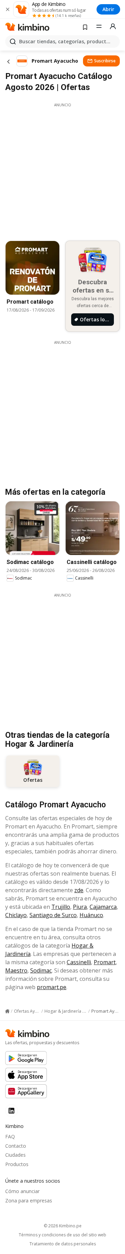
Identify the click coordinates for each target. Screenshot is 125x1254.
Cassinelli (79, 962)
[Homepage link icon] (7, 1011)
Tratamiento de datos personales (63, 1244)
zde (78, 890)
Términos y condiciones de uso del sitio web (62, 1235)
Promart (105, 962)
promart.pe (51, 987)
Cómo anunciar (22, 1191)
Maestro (16, 970)
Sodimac (41, 970)
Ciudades (15, 1155)
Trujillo (60, 907)
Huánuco (91, 915)
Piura (80, 907)
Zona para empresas (28, 1200)
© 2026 (63, 1226)
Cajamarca (103, 907)
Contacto (15, 1146)
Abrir (108, 9)
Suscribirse (105, 61)
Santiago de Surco (53, 915)
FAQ (10, 1136)
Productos (16, 1164)
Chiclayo (16, 915)
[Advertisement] (62, 170)
